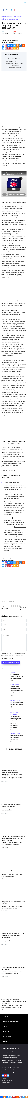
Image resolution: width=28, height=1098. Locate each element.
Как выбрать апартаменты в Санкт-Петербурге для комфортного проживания (13, 935)
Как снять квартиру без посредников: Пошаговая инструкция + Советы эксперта (11, 772)
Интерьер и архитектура (11, 1021)
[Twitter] (14, 45)
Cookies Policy (5, 1082)
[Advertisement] (14, 587)
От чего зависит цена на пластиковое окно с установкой (16, 704)
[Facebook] (3, 45)
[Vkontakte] (11, 45)
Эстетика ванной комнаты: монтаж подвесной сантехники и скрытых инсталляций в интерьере (15, 722)
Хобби (5, 1041)
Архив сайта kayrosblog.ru (8, 1080)
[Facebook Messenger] (8, 45)
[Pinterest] (8, 48)
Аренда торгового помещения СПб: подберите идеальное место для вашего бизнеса (13, 838)
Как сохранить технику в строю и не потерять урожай (16, 676)
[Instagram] (6, 45)
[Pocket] (11, 48)
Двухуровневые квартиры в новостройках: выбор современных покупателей (13, 1001)
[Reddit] (23, 45)
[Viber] (6, 48)
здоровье (4, 601)
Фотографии (7, 1036)
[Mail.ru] (20, 45)
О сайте (3, 1078)
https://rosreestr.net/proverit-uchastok (12, 261)
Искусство (6, 1031)
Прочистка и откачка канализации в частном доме (16, 737)
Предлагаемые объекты (13, 58)
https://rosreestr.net (20, 527)
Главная (5, 1016)
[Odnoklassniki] (17, 45)
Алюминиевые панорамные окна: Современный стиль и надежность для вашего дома (16, 690)
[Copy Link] (14, 48)
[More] (17, 48)
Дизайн (5, 1026)
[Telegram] (3, 48)
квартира (11, 601)
